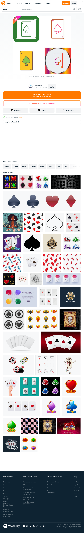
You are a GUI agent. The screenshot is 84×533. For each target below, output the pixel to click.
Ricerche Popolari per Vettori (29, 493)
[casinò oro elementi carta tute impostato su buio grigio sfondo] (9, 279)
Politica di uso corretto (70, 528)
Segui (52, 87)
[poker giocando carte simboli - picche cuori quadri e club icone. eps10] (26, 182)
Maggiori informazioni (12, 122)
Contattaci (50, 485)
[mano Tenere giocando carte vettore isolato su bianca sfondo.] (11, 386)
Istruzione (6, 494)
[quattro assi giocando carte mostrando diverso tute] (22, 279)
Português (75, 488)
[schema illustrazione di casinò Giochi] (11, 444)
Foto (18, 3)
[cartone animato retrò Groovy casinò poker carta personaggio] (69, 365)
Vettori (9, 3)
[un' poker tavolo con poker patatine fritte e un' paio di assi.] (12, 243)
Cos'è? (20, 117)
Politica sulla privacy (73, 526)
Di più (47, 3)
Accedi (74, 3)
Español (75, 485)
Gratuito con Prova (42, 95)
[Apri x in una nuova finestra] (40, 526)
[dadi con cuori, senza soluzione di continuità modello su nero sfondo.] (29, 426)
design (51, 167)
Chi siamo (50, 488)
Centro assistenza (53, 482)
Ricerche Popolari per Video (29, 503)
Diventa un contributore (51, 492)
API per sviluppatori (7, 498)
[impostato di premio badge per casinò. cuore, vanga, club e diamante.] (42, 319)
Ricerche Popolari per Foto (29, 498)
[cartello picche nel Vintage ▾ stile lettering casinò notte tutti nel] (36, 279)
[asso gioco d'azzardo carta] (29, 386)
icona (42, 167)
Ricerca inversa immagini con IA (8, 504)
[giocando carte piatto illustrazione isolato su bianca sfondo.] (73, 222)
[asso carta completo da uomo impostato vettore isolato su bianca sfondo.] (21, 406)
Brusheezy (6, 482)
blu (59, 167)
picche (7, 167)
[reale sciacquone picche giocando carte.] (32, 263)
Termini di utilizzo (60, 526)
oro (66, 167)
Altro (73, 497)
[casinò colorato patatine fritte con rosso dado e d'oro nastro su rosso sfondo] (69, 426)
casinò (33, 167)
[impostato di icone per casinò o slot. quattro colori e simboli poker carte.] (42, 182)
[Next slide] (76, 166)
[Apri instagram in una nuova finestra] (27, 526)
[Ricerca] (74, 9)
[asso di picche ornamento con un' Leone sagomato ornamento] (52, 243)
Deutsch (75, 491)
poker (24, 167)
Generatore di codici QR (8, 515)
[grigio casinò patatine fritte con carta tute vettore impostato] (13, 319)
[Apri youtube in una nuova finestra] (43, 526)
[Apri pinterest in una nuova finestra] (34, 526)
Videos (27, 3)
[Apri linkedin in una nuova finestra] (30, 526)
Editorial (38, 3)
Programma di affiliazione (28, 489)
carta (16, 167)
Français (75, 494)
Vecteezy (6, 485)
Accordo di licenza (29, 482)
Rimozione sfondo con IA (8, 510)
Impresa (6, 491)
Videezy (6, 488)
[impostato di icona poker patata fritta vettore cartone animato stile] (18, 365)
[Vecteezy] (3, 3)
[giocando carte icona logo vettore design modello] (45, 365)
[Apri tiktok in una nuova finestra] (37, 526)
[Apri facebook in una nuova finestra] (24, 526)
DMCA (25, 485)
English (74, 482)
